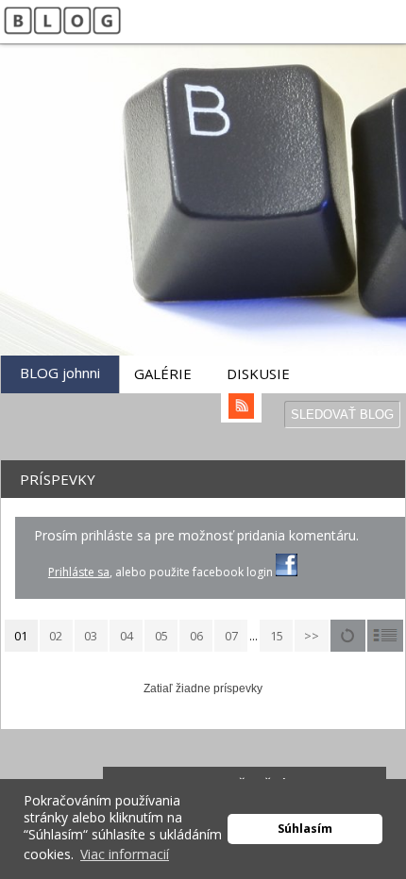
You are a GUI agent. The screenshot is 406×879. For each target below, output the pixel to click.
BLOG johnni (60, 372)
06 (196, 635)
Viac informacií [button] (124, 854)
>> (311, 635)
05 (161, 635)
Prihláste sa (79, 572)
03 (90, 635)
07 (231, 635)
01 (20, 635)
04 (126, 635)
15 (276, 635)
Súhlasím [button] (305, 829)
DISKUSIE (258, 373)
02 (55, 635)
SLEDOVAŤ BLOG (342, 414)
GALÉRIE (163, 373)
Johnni (171, 248)
